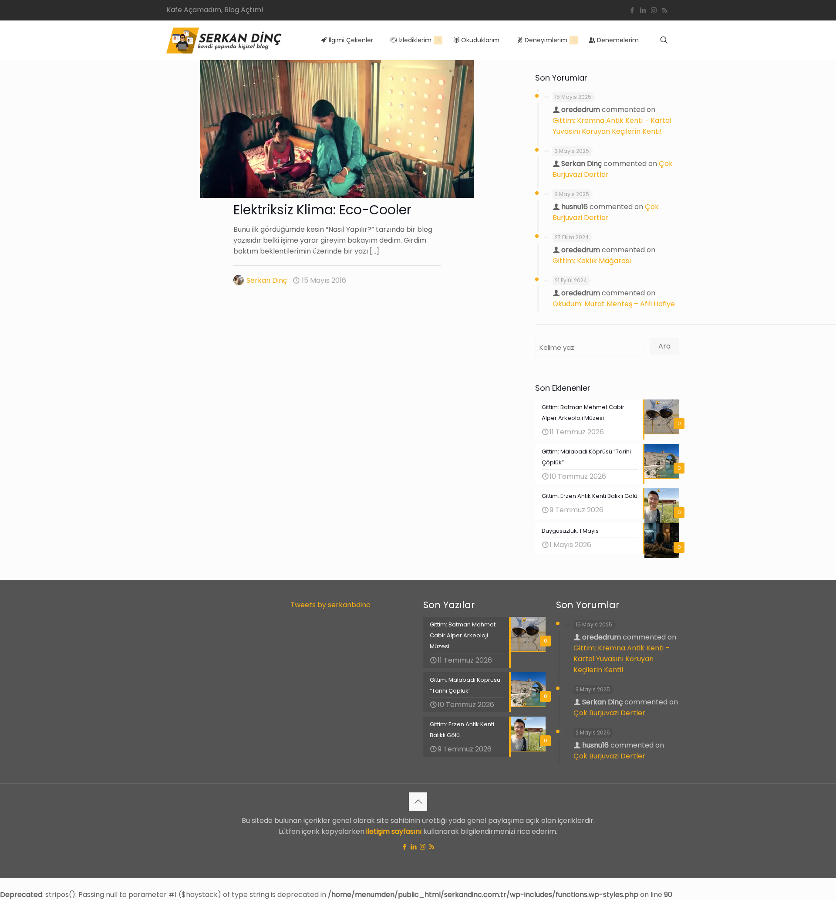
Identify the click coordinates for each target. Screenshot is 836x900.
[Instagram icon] (654, 10)
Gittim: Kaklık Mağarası (592, 261)
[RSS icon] (664, 10)
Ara (664, 346)
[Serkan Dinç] (224, 40)
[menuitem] (438, 40)
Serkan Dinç (266, 280)
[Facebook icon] (632, 10)
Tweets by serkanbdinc (330, 605)
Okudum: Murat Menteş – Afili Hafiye (614, 304)
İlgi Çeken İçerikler (269, 187)
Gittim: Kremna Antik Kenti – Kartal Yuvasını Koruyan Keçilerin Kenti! (621, 659)
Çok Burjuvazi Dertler (609, 713)
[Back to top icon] (418, 801)
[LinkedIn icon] (643, 10)
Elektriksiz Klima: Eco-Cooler (322, 209)
